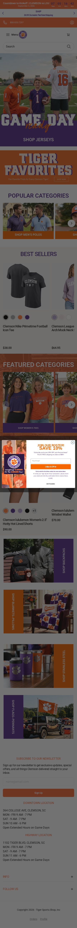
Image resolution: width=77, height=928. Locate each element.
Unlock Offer (50, 467)
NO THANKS (51, 484)
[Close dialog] (72, 442)
